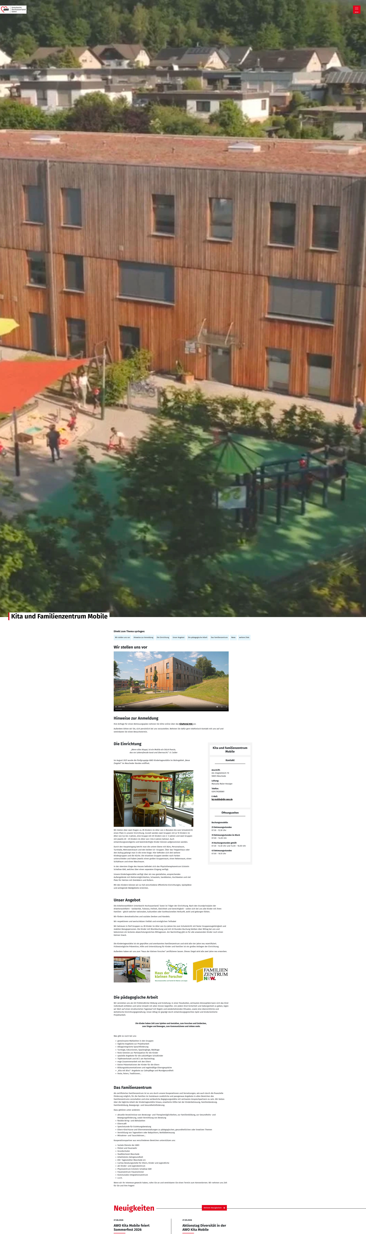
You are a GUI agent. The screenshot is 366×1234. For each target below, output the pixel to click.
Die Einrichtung (163, 637)
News (233, 637)
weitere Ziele (244, 637)
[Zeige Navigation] (357, 8)
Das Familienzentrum (219, 637)
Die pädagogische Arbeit (197, 637)
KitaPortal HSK (186, 724)
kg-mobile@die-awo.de (222, 799)
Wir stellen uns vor (122, 637)
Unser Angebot (178, 637)
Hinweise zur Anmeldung (143, 637)
